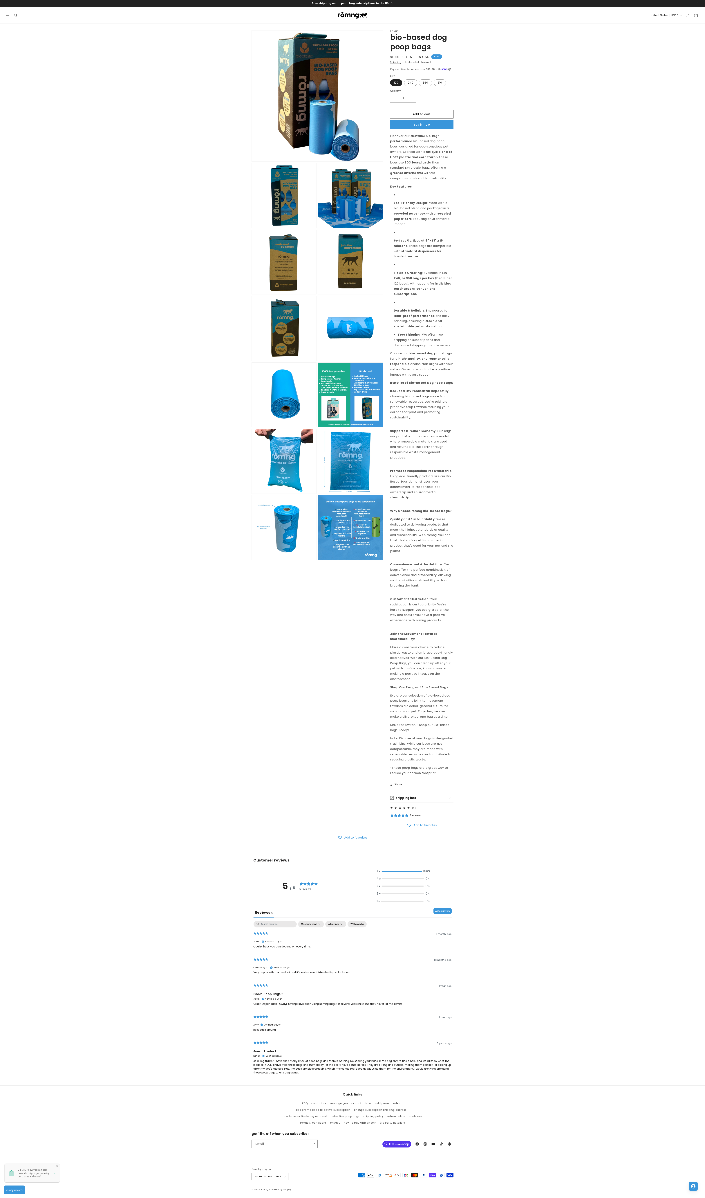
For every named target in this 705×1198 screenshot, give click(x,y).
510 (440, 82)
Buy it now (422, 125)
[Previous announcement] (7, 3)
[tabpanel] (352, 999)
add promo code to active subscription (323, 1109)
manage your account (345, 1103)
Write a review (442, 911)
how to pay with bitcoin (360, 1123)
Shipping (395, 62)
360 (425, 82)
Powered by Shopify (280, 1189)
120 (396, 82)
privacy (335, 1123)
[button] (8, 15)
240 (410, 82)
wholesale (415, 1116)
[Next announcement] (698, 3)
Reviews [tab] (264, 912)
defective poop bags (345, 1116)
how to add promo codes (382, 1103)
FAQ (305, 1103)
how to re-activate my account (305, 1116)
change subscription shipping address (380, 1109)
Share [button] (398, 784)
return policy (396, 1116)
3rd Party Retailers (392, 1123)
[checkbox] (357, 924)
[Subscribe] (313, 1143)
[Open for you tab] (693, 1186)
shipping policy (373, 1116)
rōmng (265, 1189)
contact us (319, 1103)
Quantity (395, 91)
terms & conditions (313, 1123)
